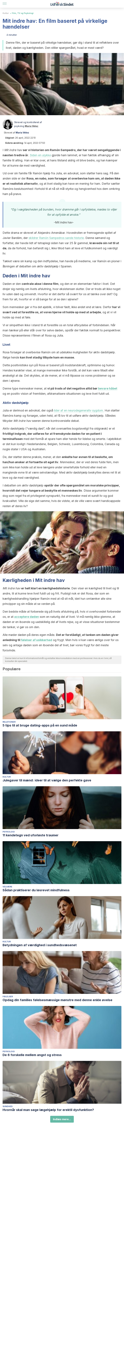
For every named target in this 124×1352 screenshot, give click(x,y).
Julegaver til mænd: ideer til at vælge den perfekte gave (47, 780)
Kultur (6, 13)
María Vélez (31, 126)
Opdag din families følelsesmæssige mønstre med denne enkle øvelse (57, 1000)
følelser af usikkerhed (36, 640)
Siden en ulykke (40, 155)
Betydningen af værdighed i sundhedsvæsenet (40, 945)
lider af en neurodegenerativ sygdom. (79, 410)
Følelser (8, 996)
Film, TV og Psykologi (23, 13)
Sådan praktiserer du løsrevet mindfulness (36, 890)
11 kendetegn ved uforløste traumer (30, 835)
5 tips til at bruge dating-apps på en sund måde (40, 725)
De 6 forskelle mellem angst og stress (32, 1055)
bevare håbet (107, 388)
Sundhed (8, 1106)
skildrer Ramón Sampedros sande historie (56, 238)
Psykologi (9, 832)
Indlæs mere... (62, 1119)
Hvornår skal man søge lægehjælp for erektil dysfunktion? (48, 1110)
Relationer (9, 722)
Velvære (7, 886)
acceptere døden (26, 616)
